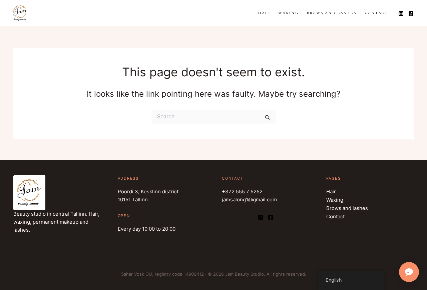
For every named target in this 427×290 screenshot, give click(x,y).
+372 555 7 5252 (242, 191)
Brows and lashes (332, 13)
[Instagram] (401, 13)
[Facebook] (411, 13)
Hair (264, 13)
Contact (376, 13)
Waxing (288, 13)
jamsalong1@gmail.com (249, 199)
